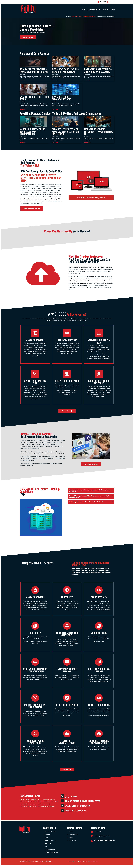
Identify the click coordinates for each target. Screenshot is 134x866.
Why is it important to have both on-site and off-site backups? (86, 502)
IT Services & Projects (93, 10)
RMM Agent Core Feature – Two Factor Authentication (34, 70)
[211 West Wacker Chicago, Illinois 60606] (62, 800)
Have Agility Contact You (75, 810)
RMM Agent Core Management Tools (61, 98)
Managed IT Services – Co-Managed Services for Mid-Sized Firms (66, 131)
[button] (91, 490)
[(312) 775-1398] (62, 796)
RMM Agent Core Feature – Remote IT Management (65, 70)
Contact (113, 10)
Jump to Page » (23, 79)
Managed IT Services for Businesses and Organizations (85, 16)
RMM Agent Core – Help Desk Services (34, 98)
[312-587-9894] (92, 832)
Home (83, 10)
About (104, 10)
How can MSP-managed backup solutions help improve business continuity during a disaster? (89, 496)
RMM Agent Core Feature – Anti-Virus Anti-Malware (98, 70)
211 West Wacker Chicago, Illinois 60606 (82, 801)
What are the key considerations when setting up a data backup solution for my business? (89, 490)
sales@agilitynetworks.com (77, 805)
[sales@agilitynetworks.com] (62, 805)
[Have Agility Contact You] (62, 810)
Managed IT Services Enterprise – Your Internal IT (98, 131)
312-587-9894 (98, 831)
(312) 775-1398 (71, 796)
